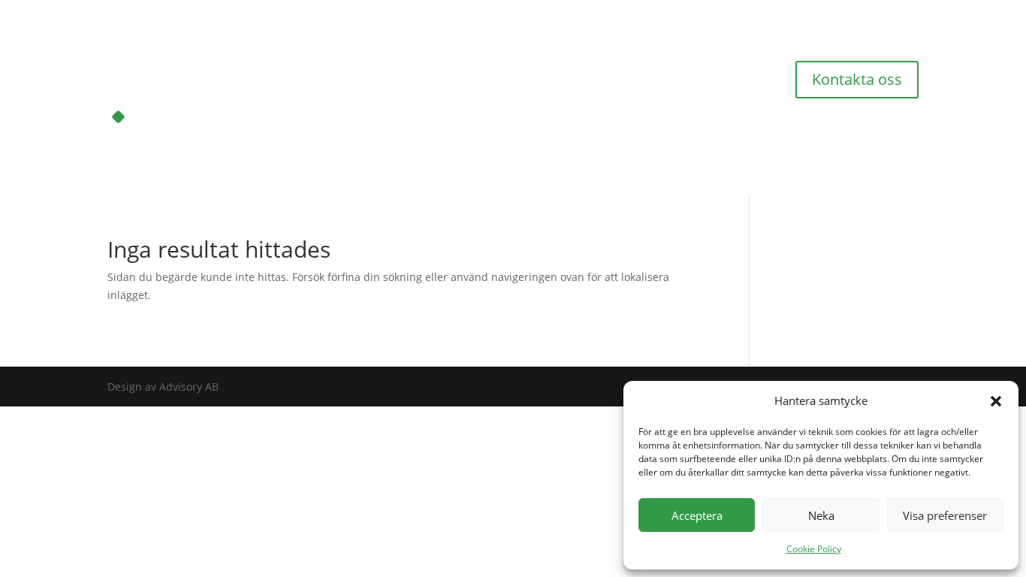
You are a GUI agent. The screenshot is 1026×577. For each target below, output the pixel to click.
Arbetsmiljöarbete (375, 67)
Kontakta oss (857, 79)
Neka (821, 515)
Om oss (456, 67)
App (629, 67)
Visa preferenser (945, 515)
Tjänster (512, 67)
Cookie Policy (813, 548)
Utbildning (575, 67)
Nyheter (676, 67)
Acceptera (697, 515)
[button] (995, 401)
